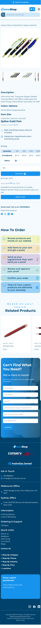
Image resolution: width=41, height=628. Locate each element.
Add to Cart (20, 197)
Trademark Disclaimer (14, 618)
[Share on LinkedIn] (9, 214)
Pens (9, 25)
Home (3, 25)
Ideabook (5, 536)
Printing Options (8, 514)
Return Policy (20, 620)
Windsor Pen (8, 346)
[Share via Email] (12, 214)
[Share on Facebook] (2, 214)
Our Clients (5, 541)
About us (4, 534)
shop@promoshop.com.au (14, 478)
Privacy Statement (27, 618)
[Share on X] (5, 214)
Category (4, 525)
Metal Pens (17, 25)
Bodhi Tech (26, 616)
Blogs (3, 544)
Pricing (4, 146)
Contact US (6, 549)
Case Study (5, 539)
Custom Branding (8, 517)
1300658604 (8, 476)
